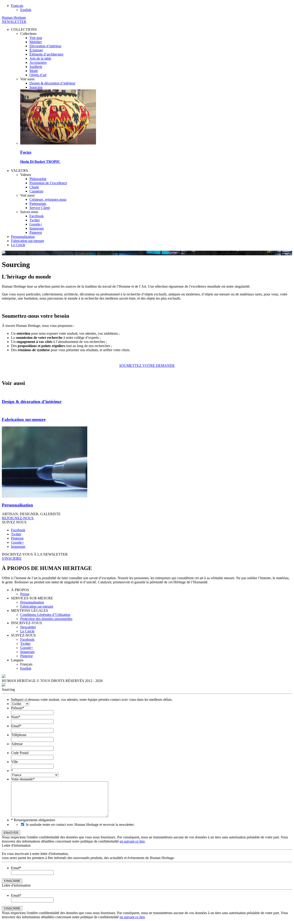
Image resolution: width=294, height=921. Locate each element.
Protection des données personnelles (46, 619)
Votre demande (23, 779)
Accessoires (38, 62)
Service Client (39, 208)
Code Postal (19, 753)
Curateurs (36, 191)
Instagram (36, 228)
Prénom (17, 708)
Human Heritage (14, 17)
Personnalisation (23, 237)
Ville (14, 762)
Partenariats (37, 204)
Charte (34, 187)
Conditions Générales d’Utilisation (45, 615)
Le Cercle (18, 245)
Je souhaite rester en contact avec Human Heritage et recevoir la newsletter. (80, 824)
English (25, 668)
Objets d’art (37, 75)
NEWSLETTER (14, 22)
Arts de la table (40, 58)
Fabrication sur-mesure (27, 241)
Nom (15, 717)
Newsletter (28, 627)
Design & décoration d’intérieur (52, 83)
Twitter (34, 220)
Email (16, 726)
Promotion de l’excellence (48, 183)
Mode (33, 71)
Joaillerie (35, 67)
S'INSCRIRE (12, 558)
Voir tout (35, 38)
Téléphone (18, 735)
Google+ (35, 224)
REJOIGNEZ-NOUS (18, 518)
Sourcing (35, 87)
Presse (24, 594)
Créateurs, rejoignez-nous (47, 199)
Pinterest (35, 232)
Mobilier (35, 42)
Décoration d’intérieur (45, 46)
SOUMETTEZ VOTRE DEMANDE (147, 365)
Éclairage (36, 50)
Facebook (36, 216)
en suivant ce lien (132, 841)
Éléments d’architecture (46, 54)
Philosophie (37, 179)
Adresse (17, 744)
